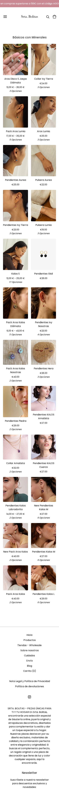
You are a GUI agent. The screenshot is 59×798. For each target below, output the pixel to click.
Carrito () (29, 671)
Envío (29, 660)
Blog (29, 666)
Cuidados (29, 655)
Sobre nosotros (29, 650)
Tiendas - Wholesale (29, 645)
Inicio (29, 635)
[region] (29, 3)
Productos (29, 640)
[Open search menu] (48, 16)
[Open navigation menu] (5, 16)
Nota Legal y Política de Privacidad (29, 681)
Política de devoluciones (29, 686)
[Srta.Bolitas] (29, 17)
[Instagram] (29, 697)
